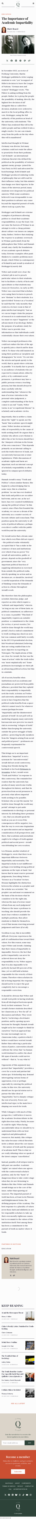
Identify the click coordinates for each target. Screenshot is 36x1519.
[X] (10, 1275)
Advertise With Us (20, 1489)
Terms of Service (8, 1486)
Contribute (26, 1483)
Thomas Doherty (7, 1394)
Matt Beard (12, 29)
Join (29, 1443)
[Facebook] (9, 1495)
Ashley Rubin (6, 1362)
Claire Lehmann (7, 1332)
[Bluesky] (16, 1495)
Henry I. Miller (7, 1316)
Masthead (9, 1483)
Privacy (20, 1486)
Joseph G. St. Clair (8, 1346)
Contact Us (29, 1486)
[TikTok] (23, 1495)
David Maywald (15, 1380)
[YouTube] (27, 1495)
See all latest (18, 1403)
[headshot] (4, 30)
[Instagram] (30, 1495)
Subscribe (18, 1471)
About (17, 1483)
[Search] (3, 3)
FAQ (10, 1489)
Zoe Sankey (5, 1380)
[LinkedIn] (12, 1495)
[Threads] (20, 1495)
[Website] (13, 1275)
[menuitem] (9, 1483)
